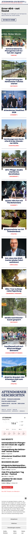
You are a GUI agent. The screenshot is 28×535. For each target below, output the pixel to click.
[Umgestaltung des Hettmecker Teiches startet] (14, 70)
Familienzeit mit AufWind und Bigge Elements (14, 348)
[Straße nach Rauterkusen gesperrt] (14, 308)
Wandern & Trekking (14, 293)
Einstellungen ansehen (14, 527)
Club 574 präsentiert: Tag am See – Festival (13, 473)
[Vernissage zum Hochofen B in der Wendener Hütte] (14, 129)
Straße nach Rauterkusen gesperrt (14, 319)
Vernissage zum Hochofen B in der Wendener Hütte (14, 141)
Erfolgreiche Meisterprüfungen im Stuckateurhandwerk (14, 466)
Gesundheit (14, 176)
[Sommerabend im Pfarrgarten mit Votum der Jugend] (14, 39)
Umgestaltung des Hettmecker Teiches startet (14, 81)
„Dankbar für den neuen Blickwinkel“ (12, 480)
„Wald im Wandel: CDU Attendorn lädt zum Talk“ (14, 379)
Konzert (14, 115)
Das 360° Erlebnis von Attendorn (11, 491)
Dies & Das (13, 264)
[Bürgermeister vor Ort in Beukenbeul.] (14, 219)
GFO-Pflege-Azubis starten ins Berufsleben (14, 172)
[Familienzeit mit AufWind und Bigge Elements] (14, 336)
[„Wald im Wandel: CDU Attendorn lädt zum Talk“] (14, 367)
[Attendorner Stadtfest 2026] (14, 100)
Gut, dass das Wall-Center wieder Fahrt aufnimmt (14, 260)
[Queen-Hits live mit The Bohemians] (14, 191)
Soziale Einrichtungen (14, 353)
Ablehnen (14, 523)
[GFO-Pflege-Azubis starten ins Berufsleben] (14, 160)
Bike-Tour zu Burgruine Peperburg (14, 290)
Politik (13, 234)
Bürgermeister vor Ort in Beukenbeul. (14, 230)
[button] (25, 498)
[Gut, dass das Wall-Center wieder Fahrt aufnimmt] (14, 248)
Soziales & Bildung (6, 469)
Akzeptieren (14, 519)
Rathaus (14, 86)
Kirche (13, 55)
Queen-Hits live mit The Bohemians (14, 201)
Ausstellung (13, 145)
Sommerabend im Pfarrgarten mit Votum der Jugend (14, 51)
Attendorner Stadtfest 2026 (14, 111)
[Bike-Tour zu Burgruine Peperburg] (14, 279)
